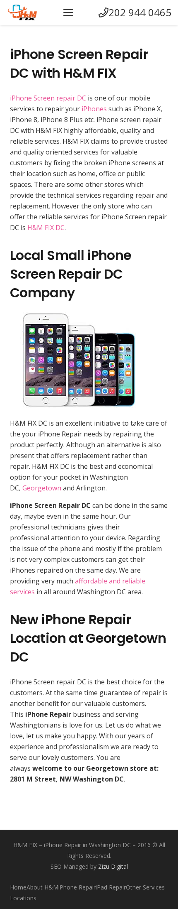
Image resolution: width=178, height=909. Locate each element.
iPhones (94, 108)
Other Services (145, 887)
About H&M (42, 887)
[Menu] (68, 12)
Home (18, 887)
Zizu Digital (113, 866)
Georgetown (41, 487)
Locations (23, 898)
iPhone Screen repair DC (48, 98)
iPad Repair (111, 887)
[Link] (22, 12)
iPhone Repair (77, 887)
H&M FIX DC (46, 227)
